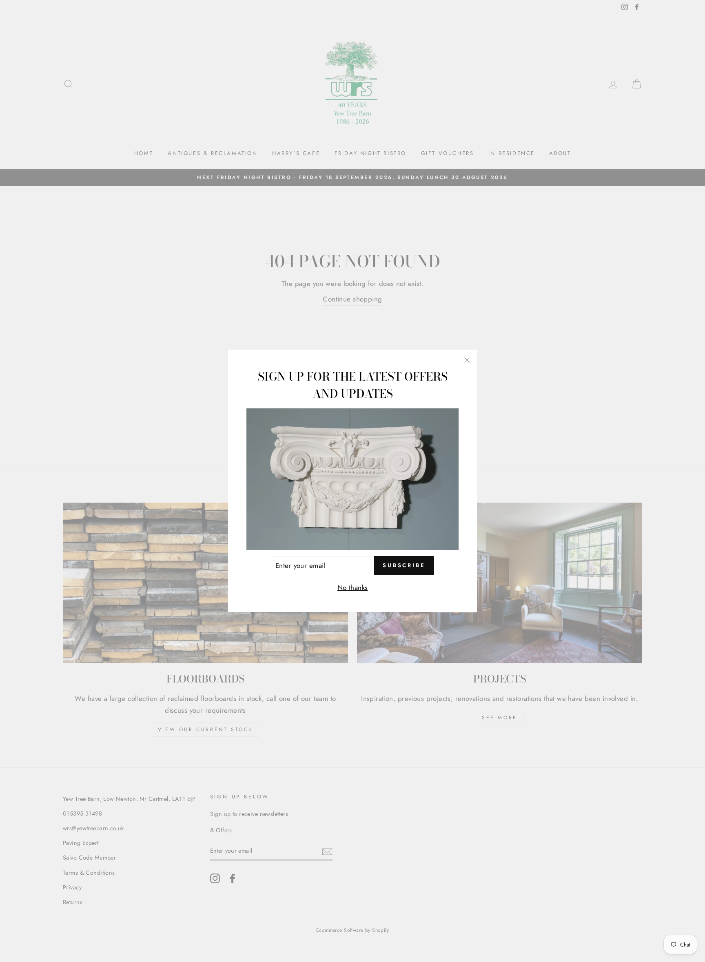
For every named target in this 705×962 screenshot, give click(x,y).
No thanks (352, 587)
